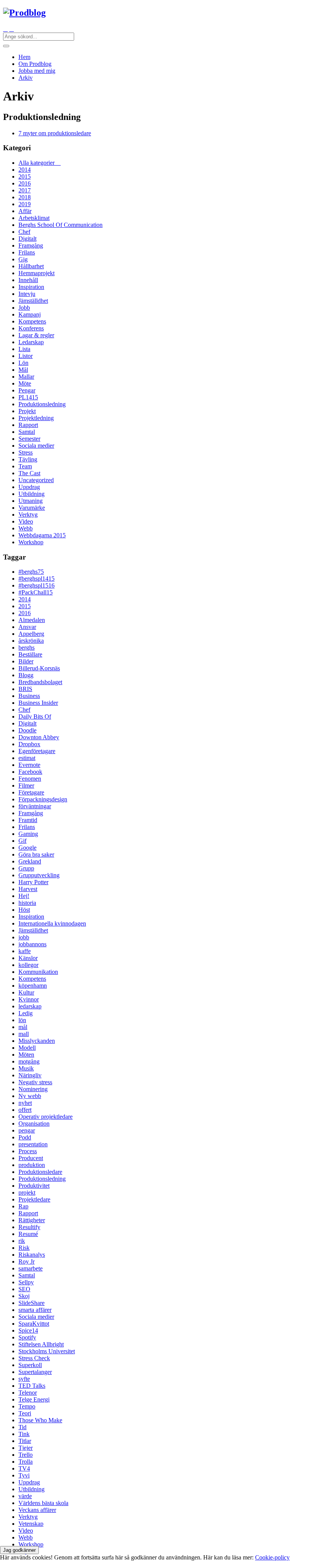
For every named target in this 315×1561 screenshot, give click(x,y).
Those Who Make (40, 1420)
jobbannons (32, 944)
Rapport (28, 425)
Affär (25, 211)
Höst (24, 909)
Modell (27, 1047)
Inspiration (31, 287)
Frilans (26, 252)
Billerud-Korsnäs (39, 668)
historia (27, 903)
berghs (26, 647)
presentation (33, 1144)
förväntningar (34, 806)
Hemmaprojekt (36, 273)
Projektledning (36, 418)
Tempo (26, 1406)
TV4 (24, 1468)
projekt (26, 1192)
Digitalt (27, 238)
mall (23, 1034)
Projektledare (34, 1199)
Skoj (24, 1296)
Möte (24, 383)
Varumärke (31, 507)
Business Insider (38, 702)
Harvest (27, 889)
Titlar (24, 1441)
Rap (23, 1206)
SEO (24, 1289)
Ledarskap (31, 342)
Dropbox (29, 744)
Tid (22, 1427)
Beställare (30, 654)
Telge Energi (34, 1399)
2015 (24, 176)
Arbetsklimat (34, 218)
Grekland (29, 861)
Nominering (33, 1089)
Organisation (34, 1123)
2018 (24, 197)
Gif (22, 840)
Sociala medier (36, 445)
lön (22, 1020)
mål (22, 1027)
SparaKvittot (33, 1323)
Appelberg (31, 633)
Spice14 (28, 1330)
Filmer (26, 785)
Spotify (27, 1337)
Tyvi (24, 1475)
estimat (26, 758)
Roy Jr (26, 1261)
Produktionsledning (42, 404)
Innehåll (28, 280)
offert (25, 1109)
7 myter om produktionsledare (54, 133)
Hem (24, 57)
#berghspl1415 (36, 578)
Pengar (26, 390)
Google (27, 847)
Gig (23, 259)
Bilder (25, 661)
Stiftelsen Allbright (41, 1344)
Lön (23, 362)
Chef (24, 231)
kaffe (24, 951)
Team (25, 466)
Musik (26, 1068)
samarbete (30, 1268)
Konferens (31, 328)
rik (21, 1241)
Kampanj (29, 314)
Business (29, 696)
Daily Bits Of (34, 716)
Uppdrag (29, 487)
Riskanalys (31, 1254)
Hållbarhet (31, 266)
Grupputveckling (39, 875)
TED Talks (31, 1385)
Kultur (26, 992)
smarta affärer (34, 1310)
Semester (29, 438)
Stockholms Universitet (46, 1351)
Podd (24, 1137)
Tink (24, 1434)
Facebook (30, 771)
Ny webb (29, 1096)
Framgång (30, 245)
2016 (24, 183)
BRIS (25, 689)
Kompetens (32, 321)
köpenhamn (32, 985)
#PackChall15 (35, 592)
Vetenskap (30, 1523)
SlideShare (31, 1303)
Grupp (26, 868)
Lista (24, 349)
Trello (25, 1454)
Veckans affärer (37, 1510)
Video (25, 521)
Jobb (24, 307)
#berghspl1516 (36, 585)
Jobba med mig (36, 70)
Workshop (30, 542)
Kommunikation (38, 971)
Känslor (28, 958)
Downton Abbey (38, 737)
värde (25, 1496)
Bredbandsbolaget (40, 682)
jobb (23, 937)
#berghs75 (31, 571)
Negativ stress (35, 1082)
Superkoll (30, 1365)
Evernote (29, 765)
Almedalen (31, 620)
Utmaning (30, 500)
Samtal (26, 431)
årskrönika (31, 640)
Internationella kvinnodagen (52, 923)
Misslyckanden (36, 1040)
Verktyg (28, 514)
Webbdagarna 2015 (42, 535)
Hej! (23, 896)
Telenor (27, 1392)
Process (27, 1151)
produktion (31, 1165)
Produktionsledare (40, 1172)
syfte (24, 1379)
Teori (24, 1413)
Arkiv (25, 77)
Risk (24, 1247)
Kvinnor (28, 999)
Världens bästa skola (43, 1503)
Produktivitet (34, 1185)
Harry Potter (33, 882)
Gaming (28, 834)
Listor (25, 356)
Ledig (25, 1013)
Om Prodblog (34, 64)
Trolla (25, 1461)
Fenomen (29, 778)
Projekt (27, 411)
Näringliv (29, 1075)
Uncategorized (36, 480)
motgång (29, 1061)
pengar (26, 1130)
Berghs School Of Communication (60, 225)
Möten (26, 1054)
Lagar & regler (36, 335)
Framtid (27, 820)
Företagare (31, 792)
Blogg (25, 675)
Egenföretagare (36, 751)
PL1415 (28, 397)
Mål (23, 369)
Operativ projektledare (45, 1116)
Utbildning (31, 494)
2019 (24, 204)
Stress (25, 452)
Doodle (27, 730)
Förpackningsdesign (42, 799)
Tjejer (25, 1447)
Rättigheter (31, 1220)
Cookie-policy (272, 1557)
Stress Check (34, 1358)
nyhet (25, 1103)
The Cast (29, 473)
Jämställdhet (33, 300)
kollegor (28, 965)
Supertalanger (35, 1372)
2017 (24, 190)
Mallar (26, 376)
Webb (25, 528)
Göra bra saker (36, 854)
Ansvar (27, 627)
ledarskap (29, 1006)
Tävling (27, 459)
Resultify (29, 1227)
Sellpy (26, 1282)
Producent (30, 1158)
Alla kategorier (39, 162)
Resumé (28, 1234)
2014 (24, 169)
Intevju (26, 294)
